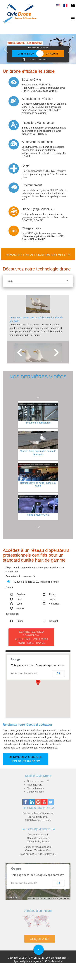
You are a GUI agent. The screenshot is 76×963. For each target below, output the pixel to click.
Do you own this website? (24, 673)
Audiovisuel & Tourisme (37, 141)
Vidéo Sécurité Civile (38, 514)
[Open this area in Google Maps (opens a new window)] (12, 897)
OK (58, 673)
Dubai (20, 621)
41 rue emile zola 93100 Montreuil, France (36, 581)
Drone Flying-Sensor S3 (37, 209)
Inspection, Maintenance (38, 122)
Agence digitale (21, 961)
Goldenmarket (55, 961)
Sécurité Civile (31, 79)
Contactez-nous (35, 791)
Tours (52, 599)
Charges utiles (31, 228)
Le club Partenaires (56, 957)
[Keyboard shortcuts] (29, 898)
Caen (19, 599)
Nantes (20, 608)
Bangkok (53, 621)
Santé (26, 166)
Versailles (54, 603)
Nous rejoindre (34, 784)
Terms (66, 898)
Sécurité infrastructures (38, 422)
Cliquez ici (39, 939)
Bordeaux (22, 594)
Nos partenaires (35, 788)
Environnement (32, 185)
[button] (38, 396)
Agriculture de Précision (37, 98)
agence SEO (40, 961)
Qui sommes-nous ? (38, 781)
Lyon (19, 603)
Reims (52, 594)
